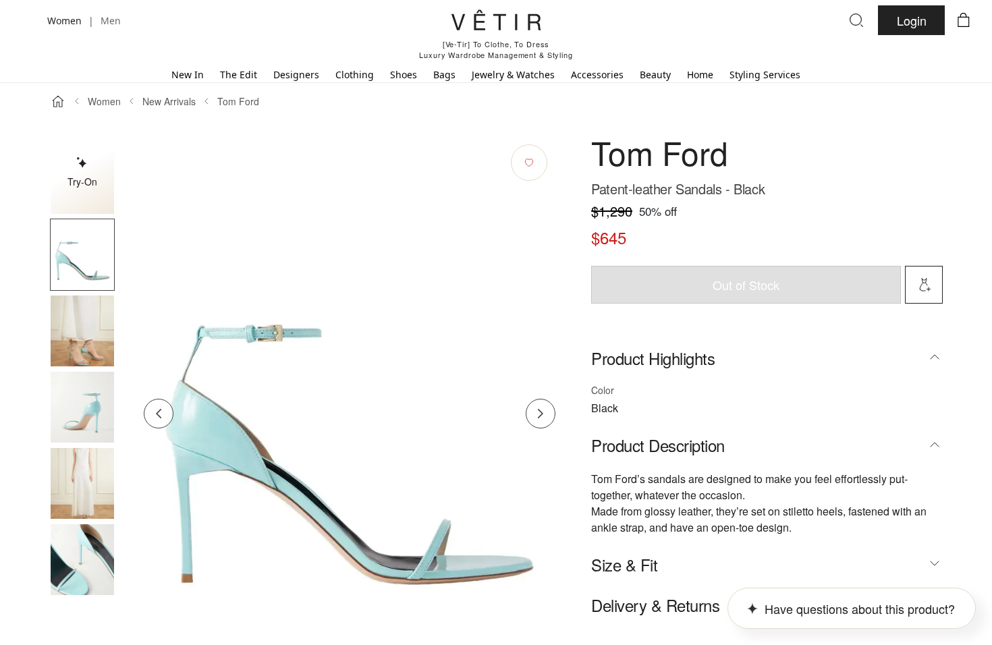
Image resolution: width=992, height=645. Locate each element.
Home (700, 74)
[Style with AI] (924, 285)
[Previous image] (158, 413)
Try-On (82, 181)
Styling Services (764, 74)
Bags (444, 74)
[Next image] (540, 413)
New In (187, 74)
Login (912, 20)
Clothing (354, 74)
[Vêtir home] (496, 22)
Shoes (403, 74)
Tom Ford (238, 101)
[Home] (58, 101)
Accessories (597, 74)
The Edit (238, 74)
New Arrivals (169, 101)
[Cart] (964, 20)
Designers (296, 74)
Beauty (655, 74)
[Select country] (28, 20)
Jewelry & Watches (513, 74)
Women (104, 101)
